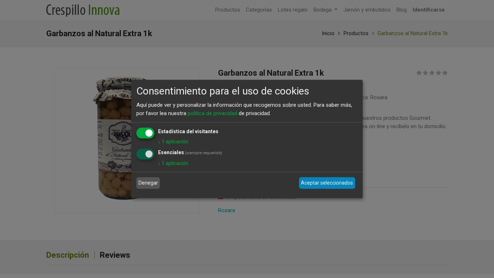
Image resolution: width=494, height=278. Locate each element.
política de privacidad (212, 113)
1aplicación (173, 141)
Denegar (148, 183)
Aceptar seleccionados (327, 183)
